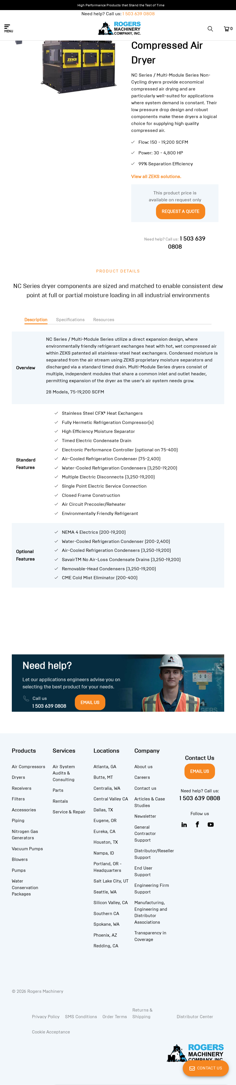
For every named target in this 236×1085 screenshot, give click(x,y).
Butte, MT (103, 777)
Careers (142, 777)
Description (35, 319)
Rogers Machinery (45, 991)
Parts (58, 790)
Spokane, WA (106, 924)
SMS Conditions (81, 1016)
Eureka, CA (104, 831)
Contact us (145, 788)
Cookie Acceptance (51, 1032)
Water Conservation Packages (25, 887)
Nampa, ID (104, 853)
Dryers (18, 777)
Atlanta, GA (105, 766)
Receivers (21, 788)
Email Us (199, 771)
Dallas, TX (103, 810)
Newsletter (145, 816)
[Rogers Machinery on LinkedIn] (184, 824)
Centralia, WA (107, 788)
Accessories (24, 810)
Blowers (20, 859)
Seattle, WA (105, 892)
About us (143, 766)
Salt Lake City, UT (111, 881)
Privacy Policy (46, 1016)
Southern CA (106, 913)
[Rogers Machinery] (119, 29)
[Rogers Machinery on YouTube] (211, 824)
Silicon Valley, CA (111, 902)
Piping (18, 820)
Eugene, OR (105, 820)
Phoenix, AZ (105, 935)
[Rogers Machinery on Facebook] (197, 824)
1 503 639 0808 (139, 13)
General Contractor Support (145, 834)
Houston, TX (106, 842)
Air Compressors (28, 766)
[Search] (212, 28)
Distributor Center (195, 1016)
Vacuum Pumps (27, 848)
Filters (18, 799)
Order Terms (114, 1016)
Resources (103, 319)
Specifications (70, 319)
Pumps (19, 870)
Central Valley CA (111, 799)
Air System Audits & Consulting (64, 773)
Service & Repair (69, 812)
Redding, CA (106, 945)
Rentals (60, 801)
